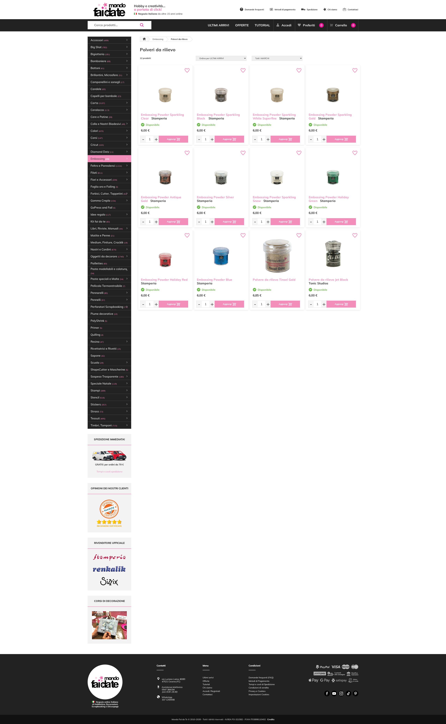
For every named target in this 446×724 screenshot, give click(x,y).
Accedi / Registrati (211, 691)
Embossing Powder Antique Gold (161, 199)
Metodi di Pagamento (259, 681)
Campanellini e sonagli (107, 82)
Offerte (206, 681)
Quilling (97, 334)
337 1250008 (168, 699)
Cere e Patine (101, 117)
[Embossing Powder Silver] (221, 172)
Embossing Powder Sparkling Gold (330, 116)
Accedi (286, 25)
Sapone (98, 355)
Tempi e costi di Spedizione (262, 684)
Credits (270, 719)
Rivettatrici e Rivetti (106, 348)
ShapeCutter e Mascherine (109, 369)
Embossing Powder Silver (215, 197)
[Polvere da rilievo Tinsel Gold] (277, 255)
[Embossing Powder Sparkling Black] (221, 90)
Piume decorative (104, 313)
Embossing (158, 39)
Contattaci (353, 9)
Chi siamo (332, 9)
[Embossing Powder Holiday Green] (333, 172)
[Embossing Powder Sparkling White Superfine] (277, 90)
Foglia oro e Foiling (104, 186)
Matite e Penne (102, 235)
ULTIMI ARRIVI (218, 25)
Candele (98, 89)
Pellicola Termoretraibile (108, 286)
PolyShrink (99, 320)
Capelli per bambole (106, 96)
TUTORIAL (262, 25)
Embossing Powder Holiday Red (164, 279)
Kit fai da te (100, 221)
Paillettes (99, 263)
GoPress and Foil (103, 207)
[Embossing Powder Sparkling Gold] (333, 90)
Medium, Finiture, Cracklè (109, 242)
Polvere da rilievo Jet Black (328, 279)
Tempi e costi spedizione (109, 471)
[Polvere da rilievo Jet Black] (333, 255)
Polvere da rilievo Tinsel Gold (274, 279)
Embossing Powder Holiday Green (329, 199)
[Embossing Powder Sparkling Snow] (277, 172)
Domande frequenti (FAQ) (261, 677)
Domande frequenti (254, 9)
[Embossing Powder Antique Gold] (165, 172)
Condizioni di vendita (259, 687)
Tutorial (206, 684)
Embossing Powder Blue (214, 279)
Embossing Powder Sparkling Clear (162, 116)
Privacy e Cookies (257, 691)
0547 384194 (168, 689)
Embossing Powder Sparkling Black (218, 116)
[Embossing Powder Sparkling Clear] (165, 90)
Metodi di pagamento (285, 9)
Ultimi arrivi (208, 677)
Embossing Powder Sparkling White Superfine (274, 116)
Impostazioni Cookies (259, 694)
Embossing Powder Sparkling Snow (274, 199)
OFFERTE (242, 25)
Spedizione (312, 9)
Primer (96, 327)
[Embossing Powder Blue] (221, 255)
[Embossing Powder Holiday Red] (165, 255)
